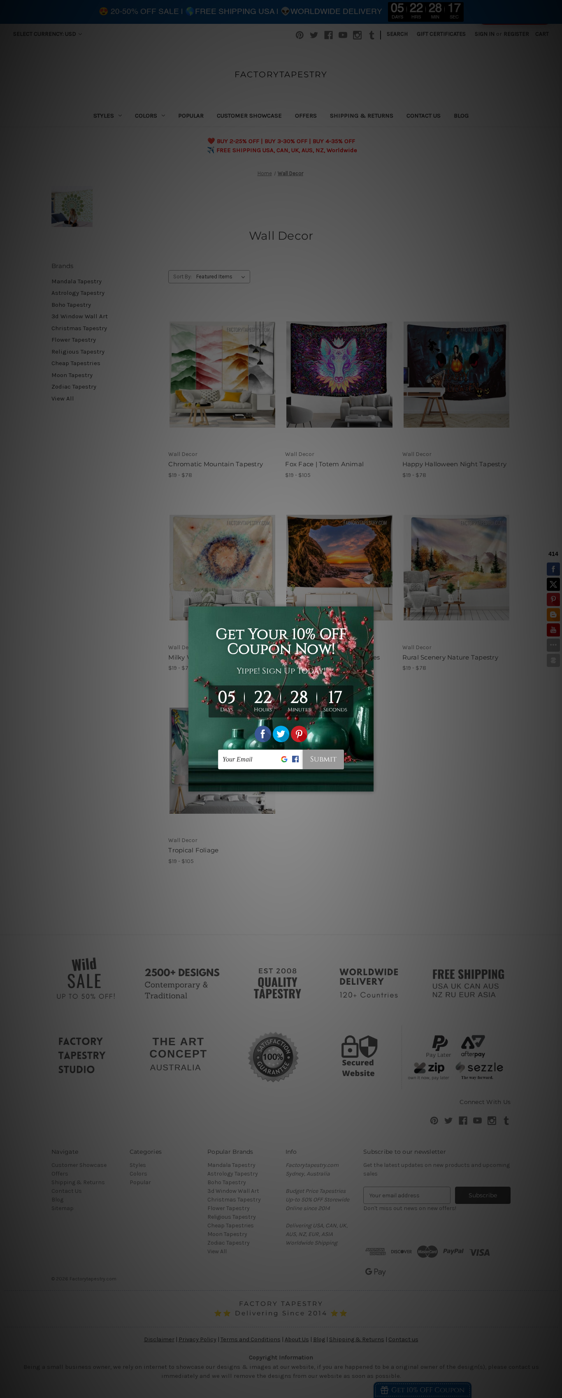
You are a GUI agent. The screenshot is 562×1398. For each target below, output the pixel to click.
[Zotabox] (368, 784)
